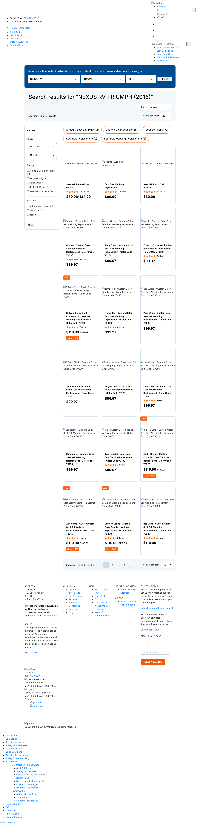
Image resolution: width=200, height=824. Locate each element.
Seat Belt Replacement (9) (81, 138)
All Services (163, 60)
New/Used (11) (36, 210)
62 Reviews (121, 192)
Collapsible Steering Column (31, 774)
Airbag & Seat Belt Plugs (17, 758)
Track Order (16, 32)
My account (11, 735)
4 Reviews (121, 327)
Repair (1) (34, 214)
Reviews (73, 599)
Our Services (75, 596)
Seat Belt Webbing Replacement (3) (125, 138)
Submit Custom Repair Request (157, 608)
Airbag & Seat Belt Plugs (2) (40, 172)
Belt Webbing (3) (38, 178)
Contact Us (30, 699)
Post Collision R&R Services (25, 764)
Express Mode (12, 804)
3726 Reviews (84, 192)
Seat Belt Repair (165, 50)
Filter (165, 79)
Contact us (15, 38)
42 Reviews (160, 192)
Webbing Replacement (168, 57)
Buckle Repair (23, 778)
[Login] (162, 13)
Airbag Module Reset (167, 47)
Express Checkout (20, 27)
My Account (101, 602)
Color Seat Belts (165, 54)
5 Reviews (121, 465)
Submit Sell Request (151, 629)
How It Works (17, 35)
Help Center (101, 589)
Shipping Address (19, 41)
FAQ (97, 592)
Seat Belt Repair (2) (39, 187)
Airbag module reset (26, 771)
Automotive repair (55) (41, 206)
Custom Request (18, 45)
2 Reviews (83, 260)
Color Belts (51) (37, 182)
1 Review (159, 256)
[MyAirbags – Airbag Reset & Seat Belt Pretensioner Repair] (157, 2)
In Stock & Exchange (27, 784)
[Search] (194, 10)
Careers (73, 609)
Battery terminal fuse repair (30, 781)
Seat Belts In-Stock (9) (41, 191)
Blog (71, 612)
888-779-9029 (31, 18)
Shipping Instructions (27, 800)
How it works (18, 791)
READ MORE (30, 652)
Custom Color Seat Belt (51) (122, 129)
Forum (98, 599)
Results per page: (150, 115)
